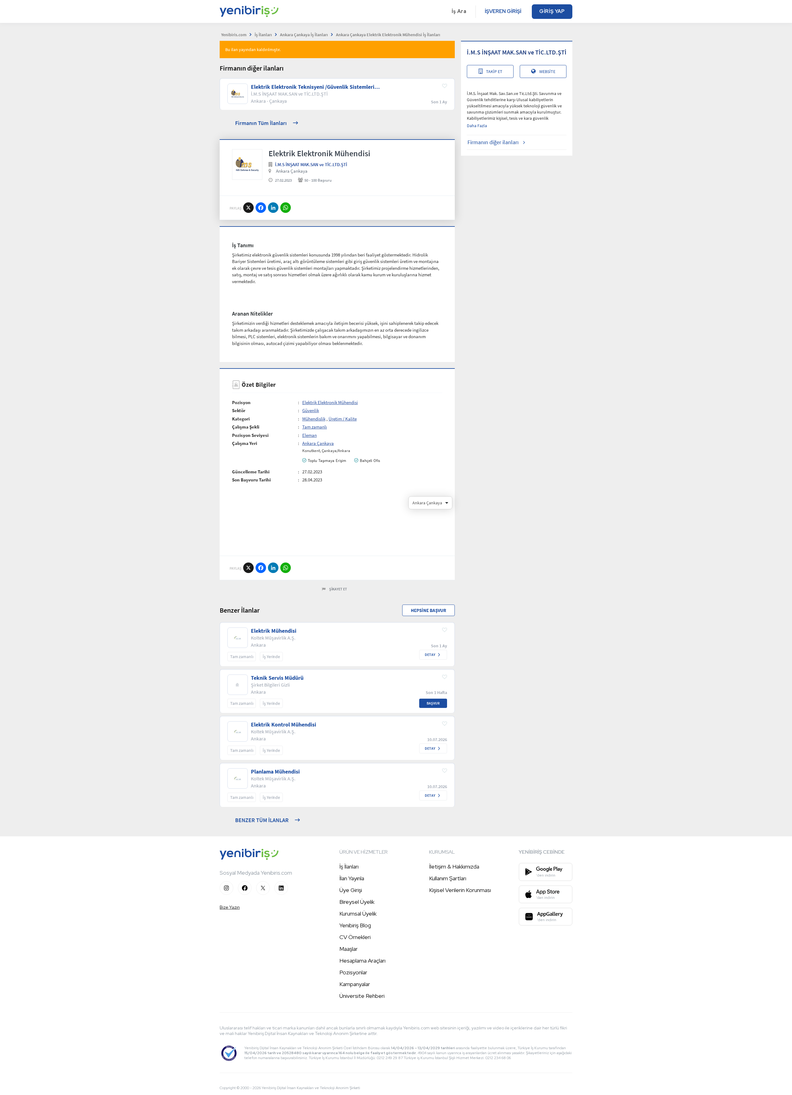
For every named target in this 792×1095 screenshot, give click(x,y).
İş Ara (459, 11)
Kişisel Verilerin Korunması (460, 890)
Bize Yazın (230, 907)
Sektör (238, 410)
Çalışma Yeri (244, 443)
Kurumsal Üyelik (358, 913)
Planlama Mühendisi (275, 771)
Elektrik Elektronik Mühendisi (330, 402)
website (547, 71)
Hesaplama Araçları (362, 960)
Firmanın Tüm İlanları (261, 123)
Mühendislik (313, 419)
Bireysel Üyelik (356, 901)
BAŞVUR (433, 703)
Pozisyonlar (353, 972)
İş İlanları (349, 866)
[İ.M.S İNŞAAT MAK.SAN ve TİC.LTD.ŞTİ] (247, 164)
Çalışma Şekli (245, 427)
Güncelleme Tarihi (250, 472)
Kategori (241, 419)
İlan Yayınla (351, 878)
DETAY (430, 654)
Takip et (494, 71)
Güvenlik (310, 410)
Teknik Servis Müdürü (277, 678)
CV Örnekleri (355, 937)
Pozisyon (241, 402)
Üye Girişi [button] (350, 890)
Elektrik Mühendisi (273, 630)
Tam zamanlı (314, 427)
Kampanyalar (354, 984)
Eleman (309, 435)
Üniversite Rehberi (362, 995)
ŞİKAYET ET (338, 589)
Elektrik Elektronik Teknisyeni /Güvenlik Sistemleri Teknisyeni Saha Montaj (312, 87)
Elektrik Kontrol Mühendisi (283, 724)
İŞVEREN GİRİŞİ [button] (503, 11)
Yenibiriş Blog (355, 925)
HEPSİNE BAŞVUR (428, 610)
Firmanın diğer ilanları (493, 142)
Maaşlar (348, 948)
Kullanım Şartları (447, 878)
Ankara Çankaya (292, 171)
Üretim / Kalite (343, 419)
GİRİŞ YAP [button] (552, 11)
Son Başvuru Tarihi (251, 480)
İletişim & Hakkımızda (454, 866)
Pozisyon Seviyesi (250, 435)
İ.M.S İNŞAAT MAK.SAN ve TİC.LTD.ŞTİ (311, 164)
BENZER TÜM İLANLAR (262, 820)
